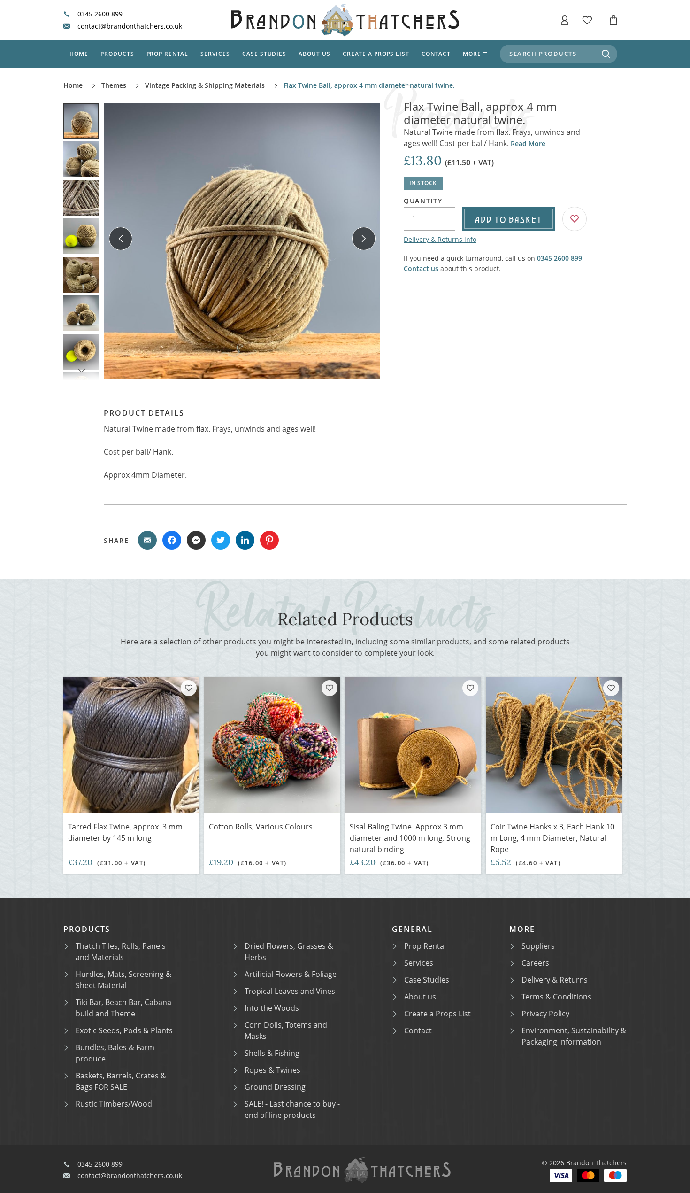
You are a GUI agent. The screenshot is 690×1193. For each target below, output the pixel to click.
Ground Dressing (275, 1087)
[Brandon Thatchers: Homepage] (345, 20)
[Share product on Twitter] (220, 540)
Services (215, 54)
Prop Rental (167, 54)
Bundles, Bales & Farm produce (115, 1053)
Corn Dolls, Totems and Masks (286, 1030)
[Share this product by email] (147, 540)
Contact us (421, 268)
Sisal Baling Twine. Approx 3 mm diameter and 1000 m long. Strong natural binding (410, 837)
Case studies (264, 54)
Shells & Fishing (272, 1053)
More (472, 54)
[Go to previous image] (120, 238)
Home (78, 54)
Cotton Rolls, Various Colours (261, 826)
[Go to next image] (364, 238)
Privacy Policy (545, 1013)
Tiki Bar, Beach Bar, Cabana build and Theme (123, 1008)
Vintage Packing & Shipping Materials (205, 85)
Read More (528, 143)
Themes (113, 85)
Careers (535, 963)
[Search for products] (606, 54)
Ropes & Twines (272, 1070)
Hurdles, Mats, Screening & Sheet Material (123, 980)
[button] (564, 20)
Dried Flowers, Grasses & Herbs (289, 951)
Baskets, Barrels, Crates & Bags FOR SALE (121, 1081)
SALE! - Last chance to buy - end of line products (292, 1109)
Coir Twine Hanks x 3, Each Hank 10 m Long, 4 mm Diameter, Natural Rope (552, 837)
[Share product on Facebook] (171, 540)
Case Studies (426, 980)
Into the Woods (272, 1008)
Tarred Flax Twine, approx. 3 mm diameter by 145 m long (125, 832)
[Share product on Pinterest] (269, 540)
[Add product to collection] (189, 688)
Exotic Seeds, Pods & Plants (124, 1030)
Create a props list (376, 54)
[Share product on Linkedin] (245, 540)
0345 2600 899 (100, 14)
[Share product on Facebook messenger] (196, 540)
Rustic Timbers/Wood (114, 1104)
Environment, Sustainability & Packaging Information (573, 1036)
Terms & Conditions (556, 997)
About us (314, 54)
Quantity (423, 201)
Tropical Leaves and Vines (290, 991)
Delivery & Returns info (440, 239)
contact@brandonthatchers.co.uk (129, 26)
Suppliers (538, 946)
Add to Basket (508, 219)
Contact (436, 54)
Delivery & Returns (554, 980)
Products (117, 54)
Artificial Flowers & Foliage (291, 974)
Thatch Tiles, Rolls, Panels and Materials (121, 951)
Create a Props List (437, 1013)
